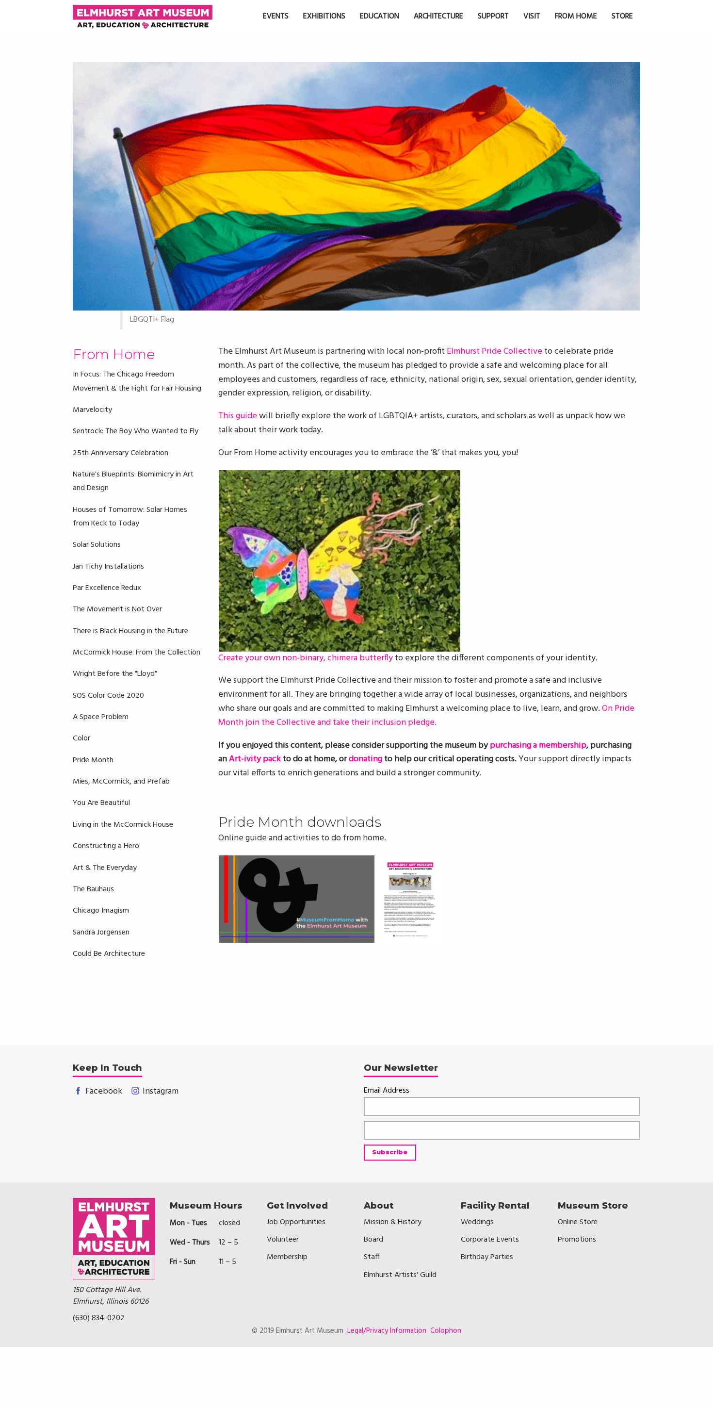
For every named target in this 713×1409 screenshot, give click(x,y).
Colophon (445, 1331)
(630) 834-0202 (99, 1318)
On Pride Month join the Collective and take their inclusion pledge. (426, 716)
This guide (237, 416)
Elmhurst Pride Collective (494, 351)
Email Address (386, 1091)
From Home (114, 354)
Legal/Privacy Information (386, 1331)
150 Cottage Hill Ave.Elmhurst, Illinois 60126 (110, 1296)
